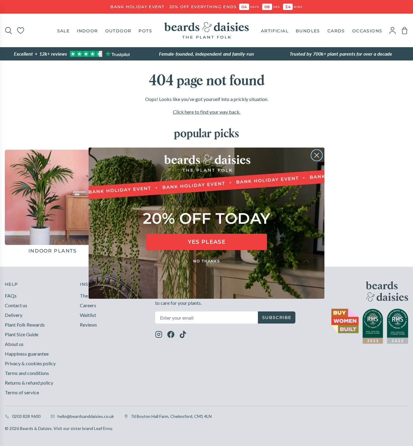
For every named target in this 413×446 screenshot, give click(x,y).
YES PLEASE (207, 242)
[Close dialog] (316, 155)
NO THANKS (206, 261)
